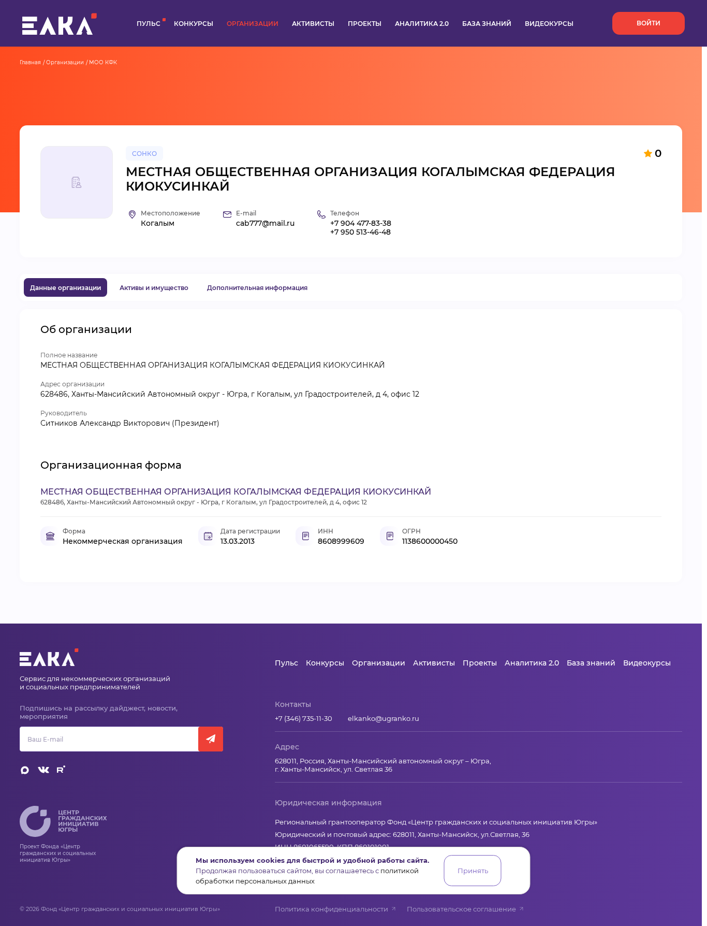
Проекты (364, 23)
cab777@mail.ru (265, 223)
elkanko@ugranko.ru (383, 718)
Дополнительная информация (257, 288)
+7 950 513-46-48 (360, 232)
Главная (30, 62)
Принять (473, 870)
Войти (648, 23)
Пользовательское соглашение (461, 909)
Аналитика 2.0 (422, 23)
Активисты (313, 23)
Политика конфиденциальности (331, 909)
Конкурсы (193, 23)
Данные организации (65, 288)
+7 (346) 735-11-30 (303, 718)
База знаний (486, 23)
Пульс (148, 23)
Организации (252, 23)
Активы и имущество (154, 288)
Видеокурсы (549, 23)
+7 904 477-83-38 (360, 223)
